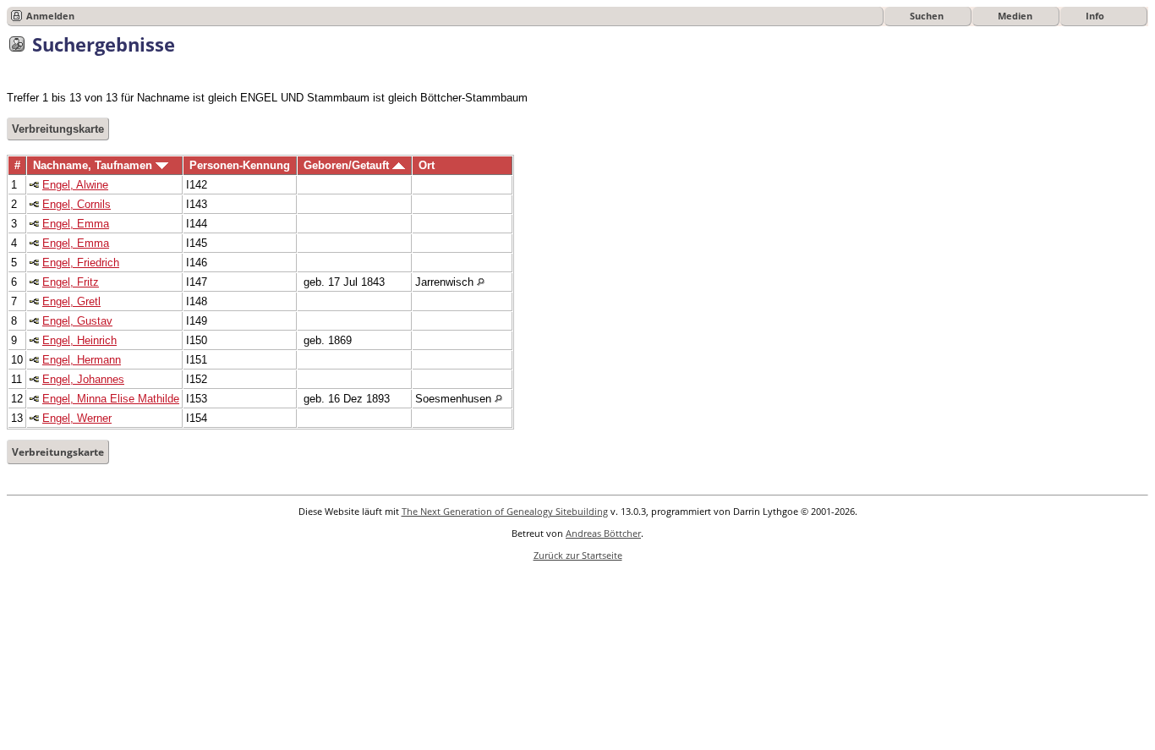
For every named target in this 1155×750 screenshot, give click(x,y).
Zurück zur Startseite (578, 555)
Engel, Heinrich (79, 340)
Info (1095, 15)
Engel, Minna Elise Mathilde (110, 398)
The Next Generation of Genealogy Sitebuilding (505, 511)
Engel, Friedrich (80, 262)
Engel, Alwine (75, 184)
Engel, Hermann (81, 359)
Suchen (927, 15)
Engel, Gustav (77, 321)
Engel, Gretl (71, 301)
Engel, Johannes (83, 379)
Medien (1015, 15)
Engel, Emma (75, 223)
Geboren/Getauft (348, 165)
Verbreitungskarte (58, 129)
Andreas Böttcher (603, 533)
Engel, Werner (77, 418)
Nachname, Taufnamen (94, 165)
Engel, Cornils (76, 204)
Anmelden (50, 15)
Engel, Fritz (70, 282)
